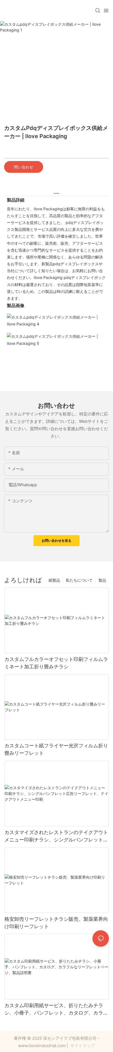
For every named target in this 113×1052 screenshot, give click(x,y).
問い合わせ (23, 167)
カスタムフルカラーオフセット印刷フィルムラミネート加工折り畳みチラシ (56, 662)
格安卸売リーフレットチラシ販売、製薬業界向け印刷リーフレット (56, 922)
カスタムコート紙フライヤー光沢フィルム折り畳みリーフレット (56, 749)
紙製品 (54, 580)
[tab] (56, 191)
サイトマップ (82, 1045)
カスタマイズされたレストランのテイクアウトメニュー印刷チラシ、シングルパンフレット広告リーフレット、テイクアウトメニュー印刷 (56, 836)
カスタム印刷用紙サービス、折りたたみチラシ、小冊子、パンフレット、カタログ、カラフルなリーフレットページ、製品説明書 (56, 1009)
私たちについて (79, 580)
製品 (102, 580)
